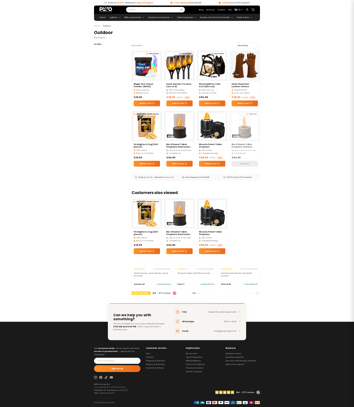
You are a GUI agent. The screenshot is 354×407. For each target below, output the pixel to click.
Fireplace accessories (159, 17)
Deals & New (243, 17)
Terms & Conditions (195, 364)
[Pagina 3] (198, 293)
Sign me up (117, 368)
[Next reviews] (257, 293)
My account (191, 353)
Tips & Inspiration (194, 357)
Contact (221, 9)
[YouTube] (111, 377)
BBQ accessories (132, 17)
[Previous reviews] (251, 293)
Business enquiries (235, 357)
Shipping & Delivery (155, 360)
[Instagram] (95, 377)
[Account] (247, 9)
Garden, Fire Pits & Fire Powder (215, 17)
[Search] (182, 9)
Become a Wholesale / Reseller (241, 360)
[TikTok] (106, 377)
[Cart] (252, 9)
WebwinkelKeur (193, 360)
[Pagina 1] (194, 293)
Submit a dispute (194, 371)
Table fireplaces (185, 17)
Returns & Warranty (155, 364)
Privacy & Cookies (194, 368)
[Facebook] (100, 377)
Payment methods (155, 368)
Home (102, 17)
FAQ (148, 353)
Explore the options (235, 364)
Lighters (113, 17)
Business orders (233, 353)
